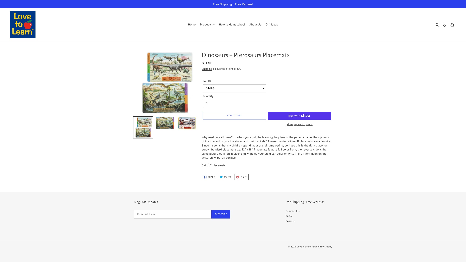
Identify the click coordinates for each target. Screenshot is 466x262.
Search (290, 221)
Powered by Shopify (322, 246)
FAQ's (289, 216)
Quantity (208, 96)
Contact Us (292, 211)
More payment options (300, 124)
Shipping (207, 68)
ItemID (207, 81)
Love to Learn (304, 246)
